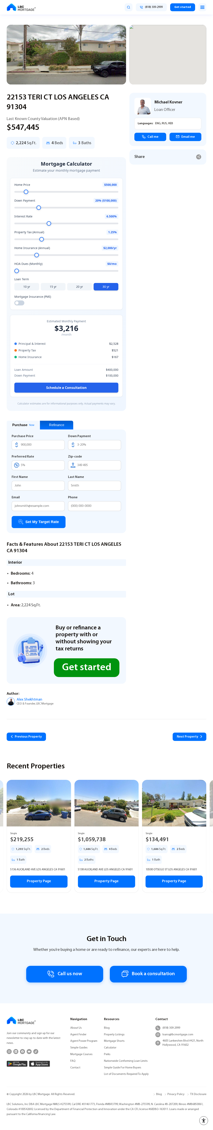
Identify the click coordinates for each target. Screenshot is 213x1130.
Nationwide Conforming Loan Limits (126, 1061)
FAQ (73, 1061)
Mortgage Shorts (114, 1041)
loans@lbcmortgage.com (177, 1034)
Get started (182, 7)
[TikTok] (35, 1051)
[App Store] (39, 1064)
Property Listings (114, 1034)
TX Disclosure (198, 1094)
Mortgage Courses (81, 1054)
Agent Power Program (83, 1041)
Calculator (110, 1047)
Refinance (56, 425)
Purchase (23, 425)
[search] (129, 7)
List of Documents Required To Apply (126, 1074)
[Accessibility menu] (203, 1120)
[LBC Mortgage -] (21, 7)
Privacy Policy (176, 1094)
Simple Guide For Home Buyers (122, 1067)
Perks (107, 1054)
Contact (75, 1067)
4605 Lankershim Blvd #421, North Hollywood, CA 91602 (182, 1043)
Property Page (39, 881)
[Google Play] (17, 1064)
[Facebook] (22, 1051)
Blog (107, 1028)
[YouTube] (29, 1051)
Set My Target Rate (42, 522)
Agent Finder (78, 1034)
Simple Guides (79, 1047)
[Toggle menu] (202, 7)
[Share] (198, 157)
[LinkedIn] (15, 1051)
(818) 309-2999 (171, 1028)
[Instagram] (9, 1051)
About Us (76, 1028)
